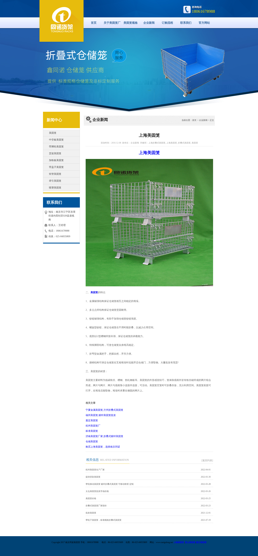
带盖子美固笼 (56, 167)
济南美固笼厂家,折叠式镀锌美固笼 (104, 436)
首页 (94, 22)
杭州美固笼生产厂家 (95, 469)
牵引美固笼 (55, 180)
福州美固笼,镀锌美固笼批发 (101, 415)
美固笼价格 (91, 498)
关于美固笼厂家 (112, 24)
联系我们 (185, 22)
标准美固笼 (92, 431)
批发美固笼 (91, 513)
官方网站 (204, 22)
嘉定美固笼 (92, 420)
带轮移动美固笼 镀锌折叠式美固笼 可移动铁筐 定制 (110, 484)
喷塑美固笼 (55, 187)
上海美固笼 (171, 143)
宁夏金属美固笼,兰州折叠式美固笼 (104, 410)
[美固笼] (61, 20)
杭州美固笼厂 (93, 425)
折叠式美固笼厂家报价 (96, 505)
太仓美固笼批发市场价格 (97, 491)
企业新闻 (149, 22)
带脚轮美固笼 (56, 146)
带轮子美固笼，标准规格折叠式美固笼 (103, 520)
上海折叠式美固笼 (156, 143)
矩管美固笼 (55, 174)
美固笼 (52, 133)
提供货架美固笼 (93, 477)
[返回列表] (207, 460)
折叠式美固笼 (184, 143)
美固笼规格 (131, 22)
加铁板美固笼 (56, 160)
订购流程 (167, 22)
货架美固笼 (55, 153)
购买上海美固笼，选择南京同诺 (103, 446)
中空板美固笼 (56, 139)
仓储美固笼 (92, 441)
